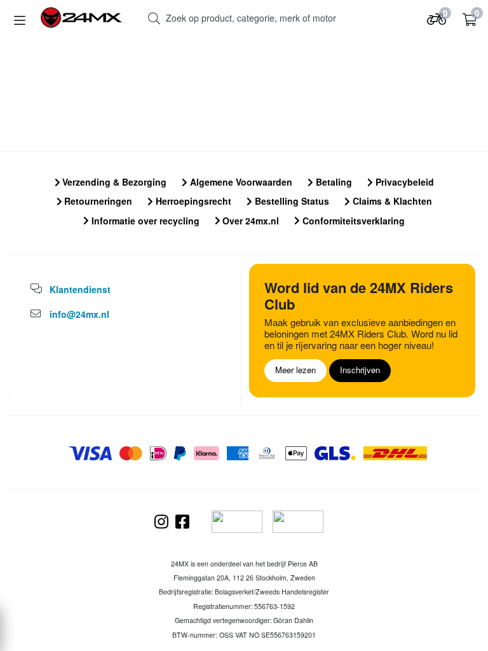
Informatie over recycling (144, 220)
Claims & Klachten (391, 201)
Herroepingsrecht (192, 201)
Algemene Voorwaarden (239, 181)
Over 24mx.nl (249, 220)
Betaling (332, 181)
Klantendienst (80, 289)
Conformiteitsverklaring (352, 220)
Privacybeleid (403, 181)
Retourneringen (97, 201)
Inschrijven (360, 370)
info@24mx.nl (79, 314)
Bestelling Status (290, 201)
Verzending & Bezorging (113, 181)
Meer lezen (295, 370)
